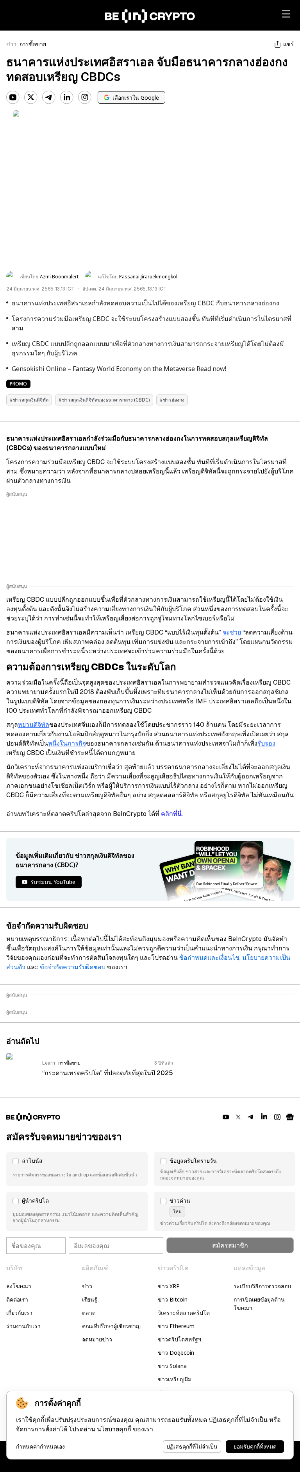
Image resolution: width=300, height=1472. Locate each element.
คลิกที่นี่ (171, 814)
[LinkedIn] (66, 97)
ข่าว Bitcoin (173, 1299)
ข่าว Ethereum (176, 1326)
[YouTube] (13, 97)
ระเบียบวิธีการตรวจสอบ (262, 1286)
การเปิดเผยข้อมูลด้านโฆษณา (259, 1304)
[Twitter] (31, 97)
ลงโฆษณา (18, 1286)
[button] (77, 1169)
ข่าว (11, 44)
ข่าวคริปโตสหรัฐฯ (179, 1339)
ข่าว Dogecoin (176, 1352)
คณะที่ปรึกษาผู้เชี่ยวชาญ (111, 1326)
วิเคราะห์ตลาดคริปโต (184, 1312)
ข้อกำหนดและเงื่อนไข (209, 958)
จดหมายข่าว (97, 1339)
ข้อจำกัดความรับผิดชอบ (72, 967)
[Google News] (290, 1117)
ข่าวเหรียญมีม (174, 1379)
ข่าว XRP (169, 1286)
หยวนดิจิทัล (33, 725)
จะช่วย (232, 632)
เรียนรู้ (89, 1299)
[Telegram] (48, 97)
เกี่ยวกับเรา (19, 1312)
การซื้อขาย (33, 44)
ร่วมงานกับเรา (23, 1326)
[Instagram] (84, 97)
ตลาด (89, 1312)
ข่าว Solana (172, 1366)
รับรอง (266, 743)
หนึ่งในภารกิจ (67, 743)
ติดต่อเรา (17, 1299)
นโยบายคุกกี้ (114, 1429)
